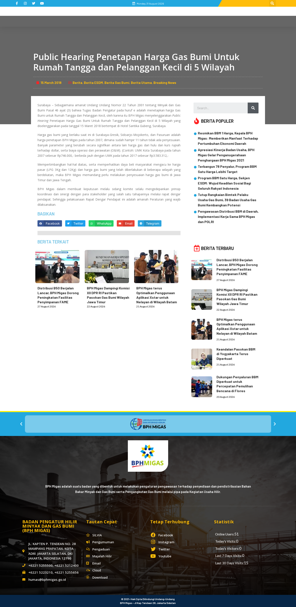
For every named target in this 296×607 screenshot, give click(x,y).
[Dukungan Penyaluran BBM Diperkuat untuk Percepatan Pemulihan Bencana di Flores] (204, 386)
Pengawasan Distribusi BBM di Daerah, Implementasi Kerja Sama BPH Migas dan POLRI (228, 216)
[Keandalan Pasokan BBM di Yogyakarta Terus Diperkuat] (204, 358)
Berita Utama (141, 83)
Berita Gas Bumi (116, 83)
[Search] (253, 108)
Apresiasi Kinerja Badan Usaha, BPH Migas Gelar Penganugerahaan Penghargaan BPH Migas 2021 (226, 155)
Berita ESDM (93, 83)
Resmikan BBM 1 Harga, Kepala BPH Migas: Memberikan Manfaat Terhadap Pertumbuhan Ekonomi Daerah (228, 138)
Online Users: (224, 534)
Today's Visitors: (227, 548)
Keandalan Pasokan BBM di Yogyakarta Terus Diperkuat (235, 354)
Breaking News (164, 83)
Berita (77, 83)
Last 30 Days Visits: (229, 563)
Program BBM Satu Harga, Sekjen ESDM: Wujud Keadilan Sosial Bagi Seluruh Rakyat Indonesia (224, 183)
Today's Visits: (225, 541)
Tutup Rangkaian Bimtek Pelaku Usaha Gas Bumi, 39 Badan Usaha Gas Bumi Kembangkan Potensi (227, 200)
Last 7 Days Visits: (228, 556)
